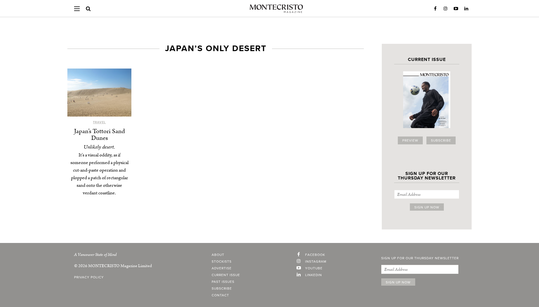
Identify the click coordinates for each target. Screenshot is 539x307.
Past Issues (223, 282)
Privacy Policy (89, 277)
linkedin (313, 275)
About (218, 255)
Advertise (222, 268)
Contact (220, 295)
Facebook (435, 8)
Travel (99, 122)
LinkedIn (466, 8)
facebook (315, 255)
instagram (315, 261)
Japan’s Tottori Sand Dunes (99, 135)
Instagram (445, 8)
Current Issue (226, 275)
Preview (410, 140)
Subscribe (441, 140)
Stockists (222, 261)
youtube (314, 268)
